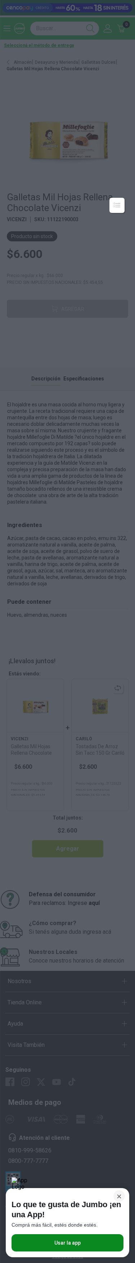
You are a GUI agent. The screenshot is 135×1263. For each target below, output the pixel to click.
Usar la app (67, 1243)
